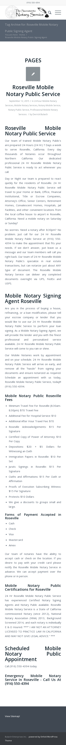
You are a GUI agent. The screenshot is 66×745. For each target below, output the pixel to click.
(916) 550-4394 (33, 2)
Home (22, 34)
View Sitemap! (12, 716)
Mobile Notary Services (25, 105)
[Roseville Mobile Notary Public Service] (33, 74)
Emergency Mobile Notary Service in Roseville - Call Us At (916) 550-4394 (33, 679)
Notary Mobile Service (49, 105)
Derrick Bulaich (40, 114)
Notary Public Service (18, 109)
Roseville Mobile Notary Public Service (33, 91)
